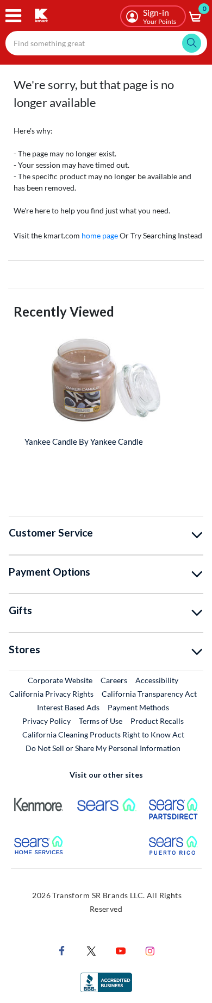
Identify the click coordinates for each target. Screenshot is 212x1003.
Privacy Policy (46, 721)
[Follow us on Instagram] (150, 950)
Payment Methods (138, 707)
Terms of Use (100, 721)
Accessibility (156, 680)
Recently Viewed (64, 311)
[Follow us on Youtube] (121, 950)
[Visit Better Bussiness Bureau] (106, 981)
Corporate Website (60, 680)
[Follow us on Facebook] (62, 950)
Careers (114, 680)
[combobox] (106, 43)
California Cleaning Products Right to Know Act (103, 734)
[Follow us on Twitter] (91, 950)
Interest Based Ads (68, 707)
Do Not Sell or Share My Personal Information (103, 748)
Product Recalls (157, 721)
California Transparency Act (149, 693)
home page (100, 235)
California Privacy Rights (51, 693)
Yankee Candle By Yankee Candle (83, 441)
